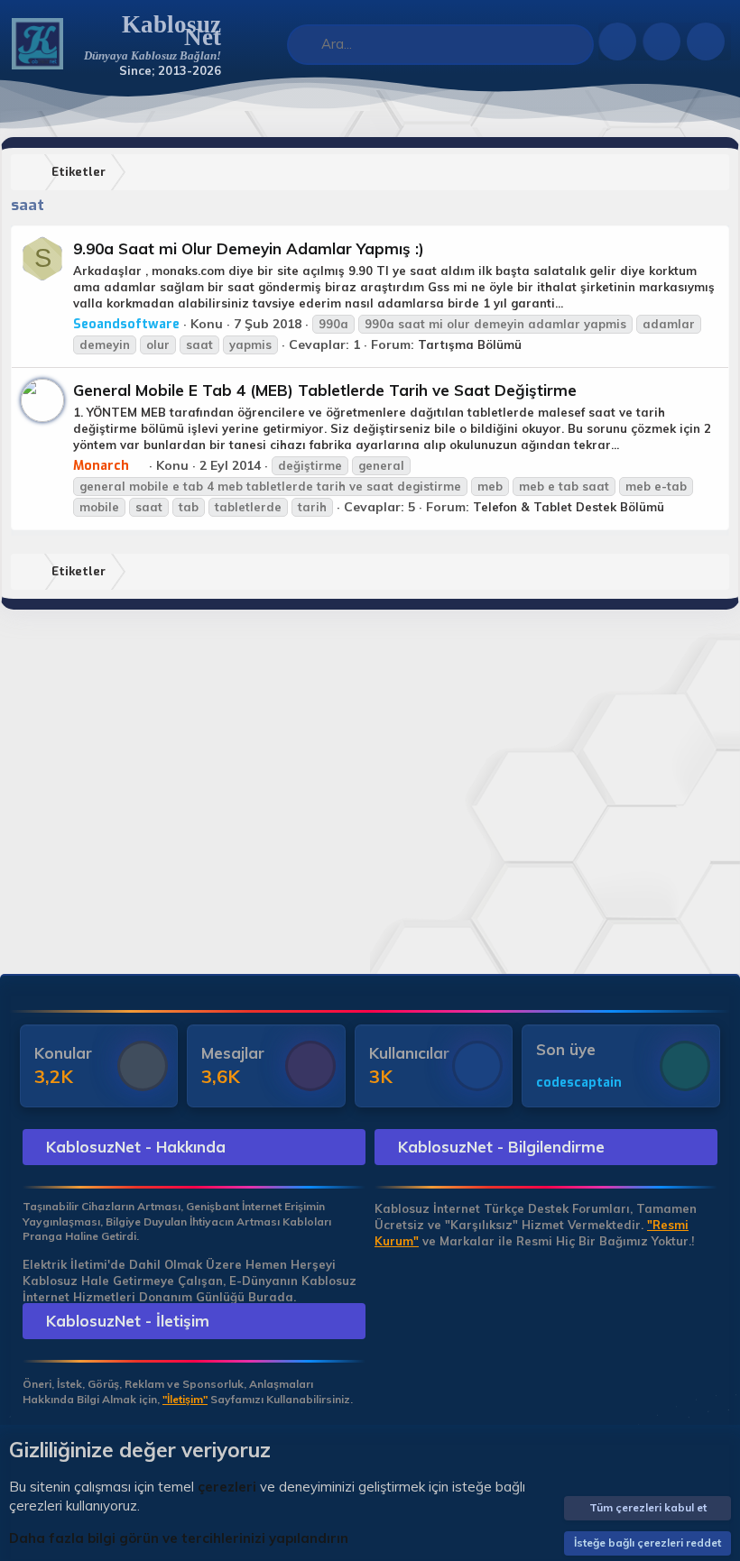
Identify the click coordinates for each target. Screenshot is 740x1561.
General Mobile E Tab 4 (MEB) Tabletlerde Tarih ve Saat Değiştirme (325, 390)
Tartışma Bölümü (470, 344)
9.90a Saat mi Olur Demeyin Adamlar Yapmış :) (248, 248)
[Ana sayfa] (31, 172)
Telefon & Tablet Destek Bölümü (568, 507)
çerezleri (227, 1486)
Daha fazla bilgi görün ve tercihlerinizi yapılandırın (178, 1538)
